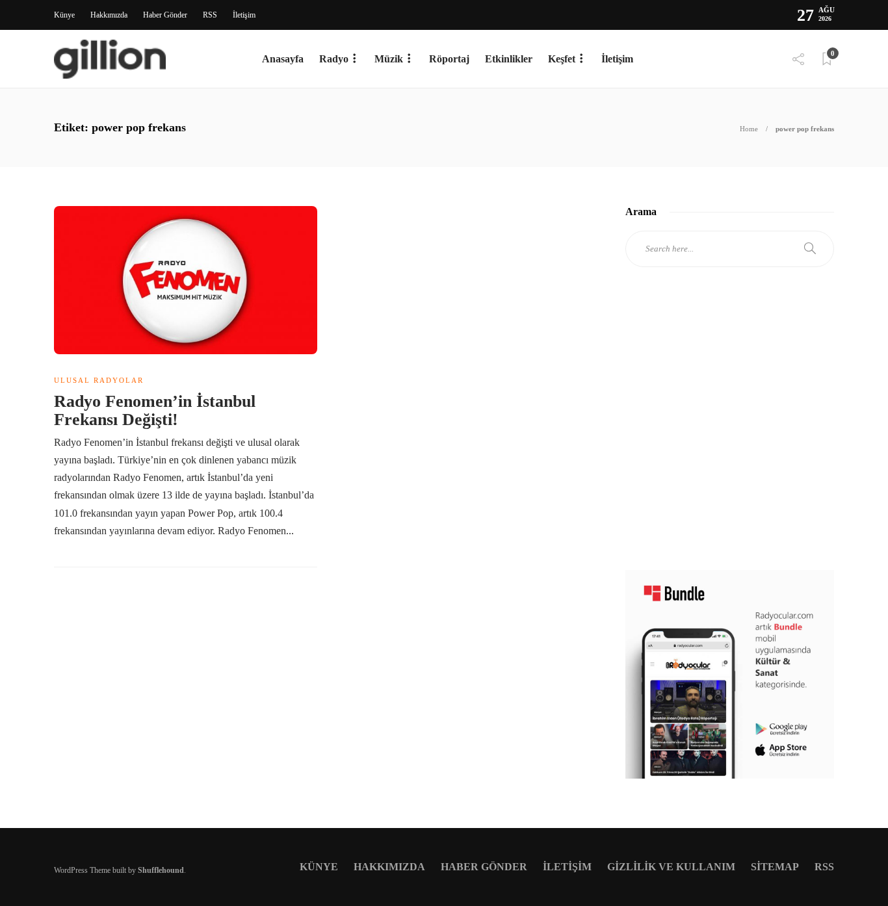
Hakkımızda (108, 14)
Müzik (388, 58)
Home (749, 129)
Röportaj (449, 58)
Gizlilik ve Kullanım (671, 866)
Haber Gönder (165, 14)
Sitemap (775, 866)
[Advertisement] (729, 430)
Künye (64, 14)
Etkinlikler (508, 58)
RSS (210, 14)
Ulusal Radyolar (99, 380)
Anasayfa (283, 58)
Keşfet (561, 58)
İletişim (244, 14)
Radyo (333, 58)
